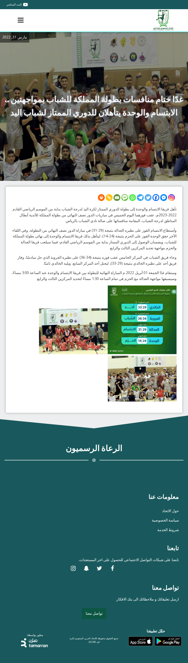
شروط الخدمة (168, 529)
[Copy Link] (109, 197)
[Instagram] (171, 197)
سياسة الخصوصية (165, 520)
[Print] (101, 197)
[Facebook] (155, 197)
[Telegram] (140, 197)
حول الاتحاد (170, 510)
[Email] (116, 197)
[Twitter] (148, 197)
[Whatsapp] (132, 197)
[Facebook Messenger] (163, 197)
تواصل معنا (94, 613)
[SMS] (124, 197)
